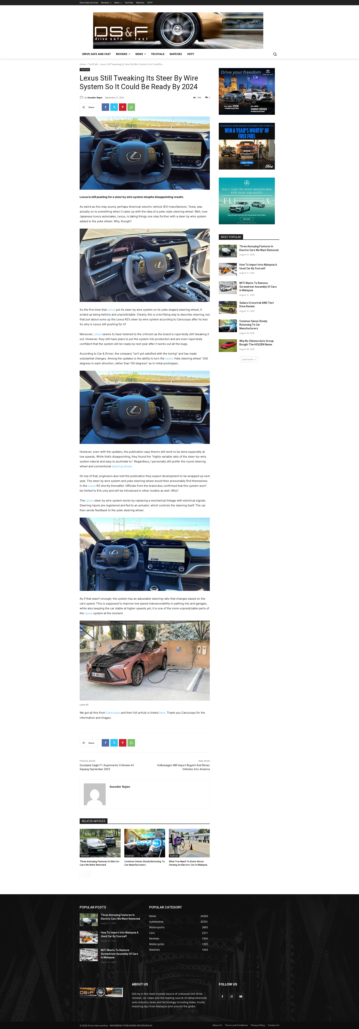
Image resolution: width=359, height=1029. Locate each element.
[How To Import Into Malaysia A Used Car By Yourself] (228, 269)
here (161, 712)
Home (83, 64)
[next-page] (88, 873)
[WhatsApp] (131, 107)
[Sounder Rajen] (82, 97)
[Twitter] (114, 107)
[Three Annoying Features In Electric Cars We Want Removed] (100, 843)
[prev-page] (82, 873)
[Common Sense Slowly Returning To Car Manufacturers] (144, 843)
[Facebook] (105, 107)
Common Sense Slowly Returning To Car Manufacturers (253, 325)
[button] (274, 54)
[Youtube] (240, 996)
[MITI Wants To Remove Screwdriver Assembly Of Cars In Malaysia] (228, 287)
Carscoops (112, 712)
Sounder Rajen (95, 97)
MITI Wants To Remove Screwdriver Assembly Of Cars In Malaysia (258, 287)
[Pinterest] (122, 107)
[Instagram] (231, 996)
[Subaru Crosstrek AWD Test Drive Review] (228, 307)
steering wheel (121, 466)
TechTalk (93, 64)
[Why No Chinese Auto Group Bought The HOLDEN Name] (228, 345)
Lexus (111, 309)
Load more (247, 359)
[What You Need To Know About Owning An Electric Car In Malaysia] (189, 843)
